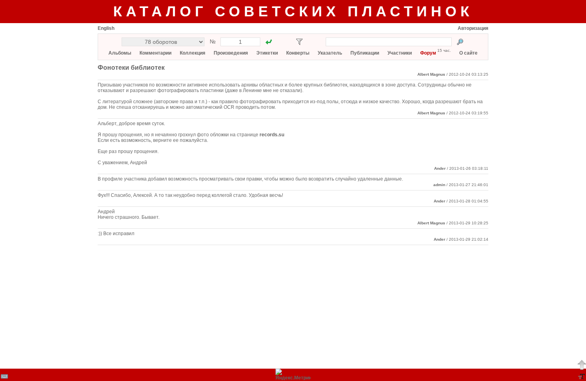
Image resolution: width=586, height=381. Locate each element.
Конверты (297, 53)
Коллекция (192, 53)
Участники (399, 53)
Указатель (330, 53)
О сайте (468, 53)
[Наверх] (581, 364)
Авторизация (473, 28)
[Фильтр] (299, 41)
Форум (428, 53)
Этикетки (267, 53)
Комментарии (155, 53)
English (106, 28)
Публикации (364, 53)
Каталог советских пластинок (293, 11)
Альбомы (119, 53)
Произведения (231, 53)
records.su (272, 134)
